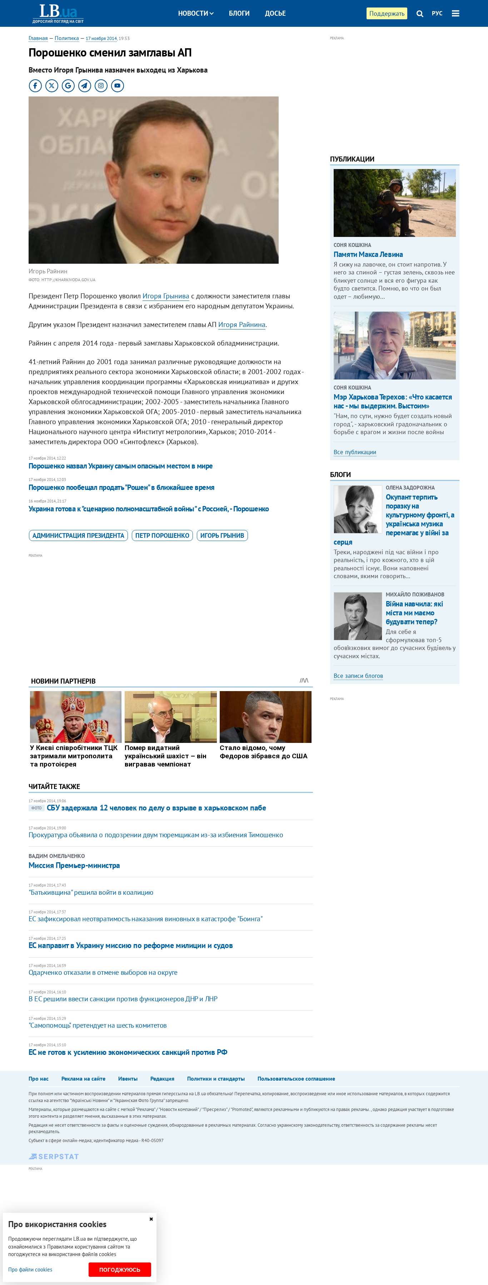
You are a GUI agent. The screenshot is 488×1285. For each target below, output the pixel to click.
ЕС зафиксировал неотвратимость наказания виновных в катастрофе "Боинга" (146, 918)
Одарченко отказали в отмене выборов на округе (103, 972)
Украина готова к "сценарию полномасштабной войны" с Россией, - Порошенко (149, 508)
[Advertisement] (171, 610)
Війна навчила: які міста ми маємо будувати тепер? (414, 612)
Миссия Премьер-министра (74, 865)
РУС (437, 13)
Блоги (239, 13)
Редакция (162, 1078)
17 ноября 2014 (101, 38)
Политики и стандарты (216, 1078)
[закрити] (151, 1219)
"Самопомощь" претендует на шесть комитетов (98, 1025)
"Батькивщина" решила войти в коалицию (91, 892)
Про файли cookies (30, 1269)
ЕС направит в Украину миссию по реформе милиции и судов (131, 945)
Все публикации (355, 452)
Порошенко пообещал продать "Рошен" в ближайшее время (122, 487)
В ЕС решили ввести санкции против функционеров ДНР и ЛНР (123, 998)
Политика (67, 37)
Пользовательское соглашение (296, 1078)
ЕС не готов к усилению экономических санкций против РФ (128, 1052)
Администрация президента (78, 535)
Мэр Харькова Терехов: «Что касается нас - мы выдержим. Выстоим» (393, 401)
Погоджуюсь (119, 1270)
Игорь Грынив (222, 535)
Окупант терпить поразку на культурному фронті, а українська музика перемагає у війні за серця (394, 519)
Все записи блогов (358, 676)
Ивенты (128, 1078)
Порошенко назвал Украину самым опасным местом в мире (121, 466)
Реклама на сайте (83, 1078)
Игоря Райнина (241, 324)
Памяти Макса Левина (368, 254)
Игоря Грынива (166, 296)
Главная (38, 37)
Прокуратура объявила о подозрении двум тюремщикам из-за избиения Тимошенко (156, 834)
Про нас (39, 1078)
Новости (193, 13)
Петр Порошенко (162, 535)
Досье (275, 13)
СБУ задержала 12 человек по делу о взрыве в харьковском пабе (148, 808)
